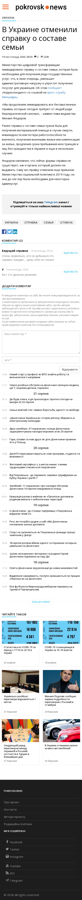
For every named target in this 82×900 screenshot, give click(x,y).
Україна (8, 17)
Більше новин (41, 602)
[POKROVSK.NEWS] (41, 6)
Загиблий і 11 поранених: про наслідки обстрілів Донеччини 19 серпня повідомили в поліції (39, 487)
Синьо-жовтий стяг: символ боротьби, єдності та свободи (44, 410)
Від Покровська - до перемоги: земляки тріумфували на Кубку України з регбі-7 (43, 476)
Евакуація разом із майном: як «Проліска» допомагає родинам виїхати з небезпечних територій (41, 498)
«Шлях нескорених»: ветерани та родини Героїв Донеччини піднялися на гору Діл (39, 555)
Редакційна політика (18, 824)
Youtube (15, 866)
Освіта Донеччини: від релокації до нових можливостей (43, 568)
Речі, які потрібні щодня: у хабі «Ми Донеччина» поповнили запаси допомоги (39, 523)
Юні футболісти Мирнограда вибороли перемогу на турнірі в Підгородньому (41, 588)
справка (30, 222)
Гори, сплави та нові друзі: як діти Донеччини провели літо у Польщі (43, 441)
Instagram (16, 857)
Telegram (51, 202)
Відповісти (71, 253)
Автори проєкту (14, 817)
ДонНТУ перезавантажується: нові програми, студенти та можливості (45, 455)
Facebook (16, 842)
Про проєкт (11, 802)
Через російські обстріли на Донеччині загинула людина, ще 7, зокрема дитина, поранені (44, 386)
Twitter (15, 849)
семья (49, 222)
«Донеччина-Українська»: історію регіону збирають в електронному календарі (42, 419)
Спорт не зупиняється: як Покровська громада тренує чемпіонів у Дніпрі (42, 534)
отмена (66, 222)
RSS (12, 873)
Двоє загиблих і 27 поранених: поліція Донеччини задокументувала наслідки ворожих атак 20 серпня (41, 430)
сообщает (55, 88)
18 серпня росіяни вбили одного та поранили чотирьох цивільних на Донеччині (43, 544)
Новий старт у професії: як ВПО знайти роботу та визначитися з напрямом (39, 376)
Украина (11, 222)
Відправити (70, 369)
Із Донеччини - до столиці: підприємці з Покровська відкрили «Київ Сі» (41, 512)
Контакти (10, 809)
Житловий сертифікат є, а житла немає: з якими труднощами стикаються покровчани (38, 466)
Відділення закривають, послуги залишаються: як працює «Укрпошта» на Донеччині (45, 577)
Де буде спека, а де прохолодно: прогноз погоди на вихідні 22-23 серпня (41, 401)
